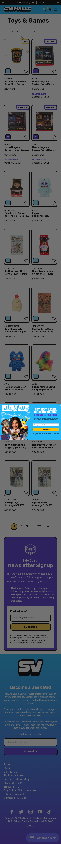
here (50, 435)
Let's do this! (46, 429)
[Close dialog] (59, 405)
